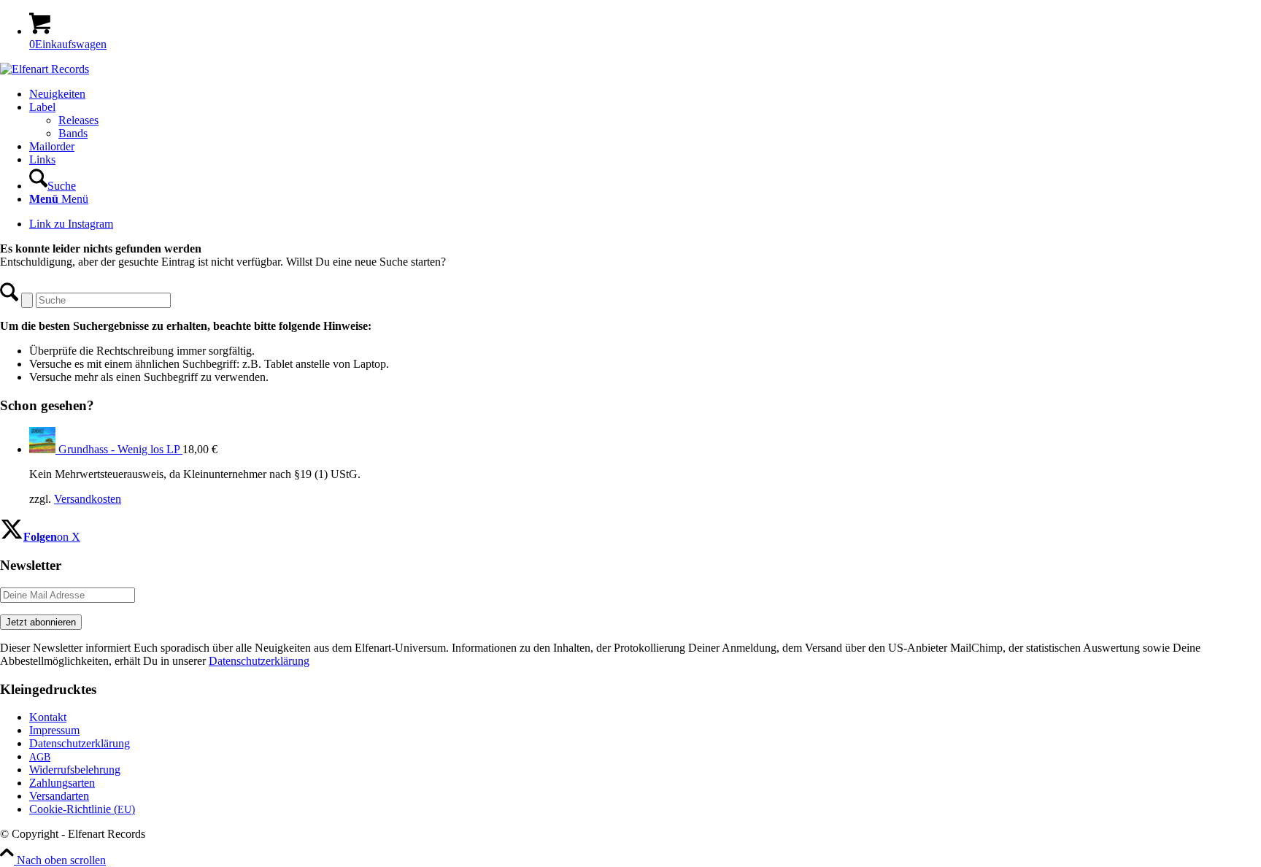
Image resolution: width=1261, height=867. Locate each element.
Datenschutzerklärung (259, 661)
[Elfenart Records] (44, 69)
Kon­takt (47, 717)
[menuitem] (645, 94)
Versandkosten (87, 499)
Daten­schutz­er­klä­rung (79, 743)
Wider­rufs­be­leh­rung (74, 769)
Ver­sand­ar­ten (59, 796)
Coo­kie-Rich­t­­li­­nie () (82, 809)
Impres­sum (54, 730)
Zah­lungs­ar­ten (62, 783)
